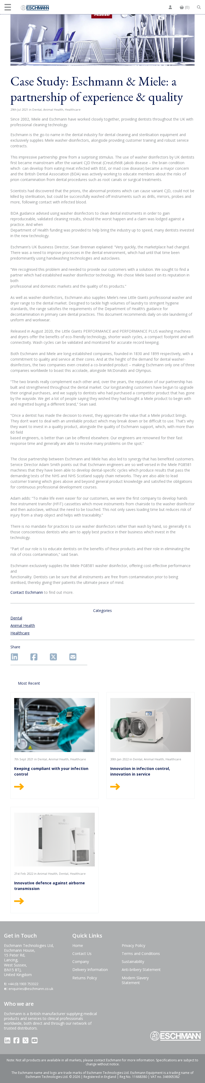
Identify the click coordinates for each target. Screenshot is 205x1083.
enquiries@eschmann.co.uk (31, 988)
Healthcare (20, 632)
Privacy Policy (133, 945)
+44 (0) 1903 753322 (23, 983)
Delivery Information (90, 969)
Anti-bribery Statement (141, 969)
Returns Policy (84, 977)
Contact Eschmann (26, 592)
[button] (8, 7)
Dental (16, 617)
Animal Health (22, 625)
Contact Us (82, 953)
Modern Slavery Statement (135, 980)
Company (80, 961)
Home (77, 945)
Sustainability (133, 961)
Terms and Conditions (141, 953)
